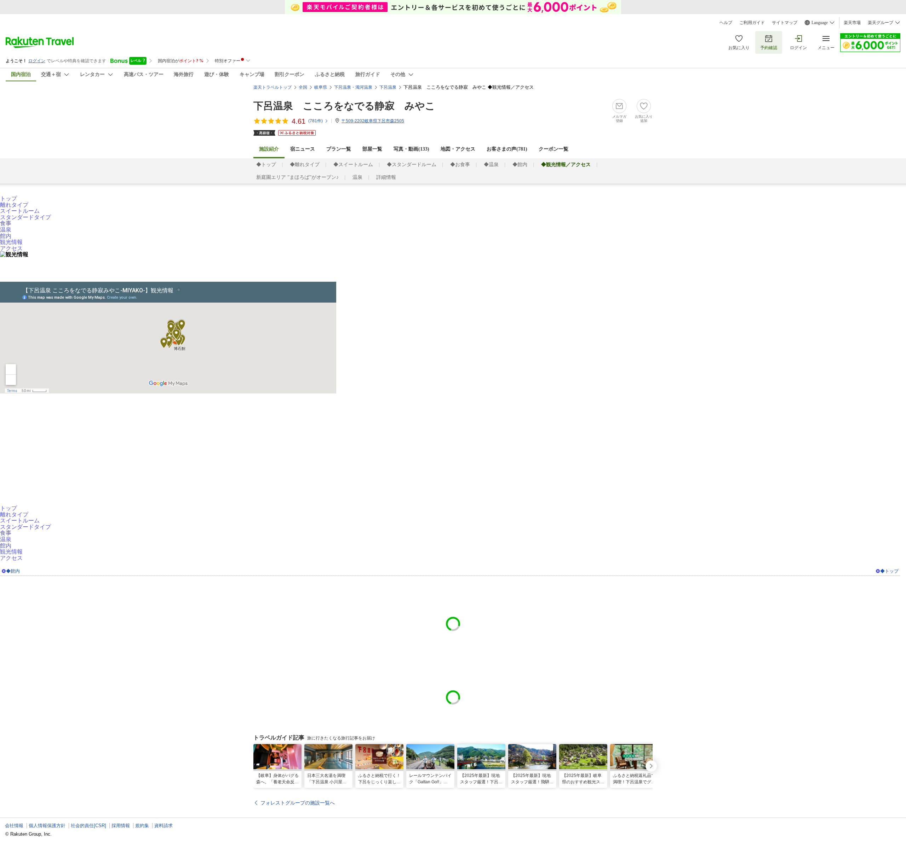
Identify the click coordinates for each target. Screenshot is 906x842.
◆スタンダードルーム (411, 164)
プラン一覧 (338, 149)
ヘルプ (725, 22)
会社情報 (14, 825)
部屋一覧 (372, 149)
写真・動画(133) (411, 149)
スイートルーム (20, 211)
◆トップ (266, 164)
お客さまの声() (507, 149)
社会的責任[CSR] (88, 825)
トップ (8, 198)
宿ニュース (302, 149)
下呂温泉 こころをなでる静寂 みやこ (344, 105)
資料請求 (163, 825)
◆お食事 (460, 164)
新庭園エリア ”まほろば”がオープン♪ (297, 177)
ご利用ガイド (752, 22)
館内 (5, 236)
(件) (315, 121)
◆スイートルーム (353, 164)
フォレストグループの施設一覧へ (297, 803)
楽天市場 (852, 22)
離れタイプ (14, 205)
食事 (5, 223)
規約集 (142, 825)
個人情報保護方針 (47, 825)
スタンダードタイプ (25, 217)
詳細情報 (386, 177)
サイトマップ (784, 22)
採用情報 (120, 825)
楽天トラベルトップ (272, 87)
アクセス (11, 248)
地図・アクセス (458, 149)
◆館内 (519, 164)
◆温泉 (491, 164)
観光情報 (11, 242)
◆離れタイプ (305, 164)
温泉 (357, 177)
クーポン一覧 (553, 149)
